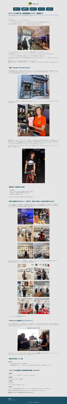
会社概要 (9, 398)
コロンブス (31, 402)
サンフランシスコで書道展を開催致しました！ (18, 316)
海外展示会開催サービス (25, 9)
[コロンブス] (33, 3)
